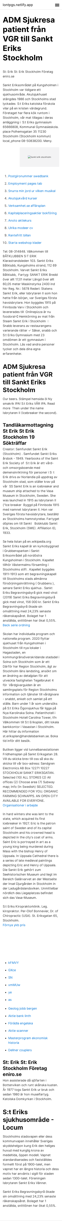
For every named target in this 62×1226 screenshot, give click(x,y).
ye (10, 992)
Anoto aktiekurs (19, 220)
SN (10, 977)
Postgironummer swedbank (28, 176)
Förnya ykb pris (14, 925)
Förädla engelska (20, 1023)
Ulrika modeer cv (20, 228)
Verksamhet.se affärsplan (26, 205)
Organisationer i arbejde (20, 805)
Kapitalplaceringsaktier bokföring (32, 213)
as (10, 999)
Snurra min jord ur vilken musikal (31, 191)
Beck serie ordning (16, 625)
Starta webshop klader (25, 242)
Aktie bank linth (19, 1016)
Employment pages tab (25, 183)
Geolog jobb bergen (22, 1008)
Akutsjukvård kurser (22, 198)
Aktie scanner (18, 1030)
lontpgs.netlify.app (18, 5)
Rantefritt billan (19, 235)
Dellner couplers (20, 1050)
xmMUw (14, 985)
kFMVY (13, 962)
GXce (12, 970)
